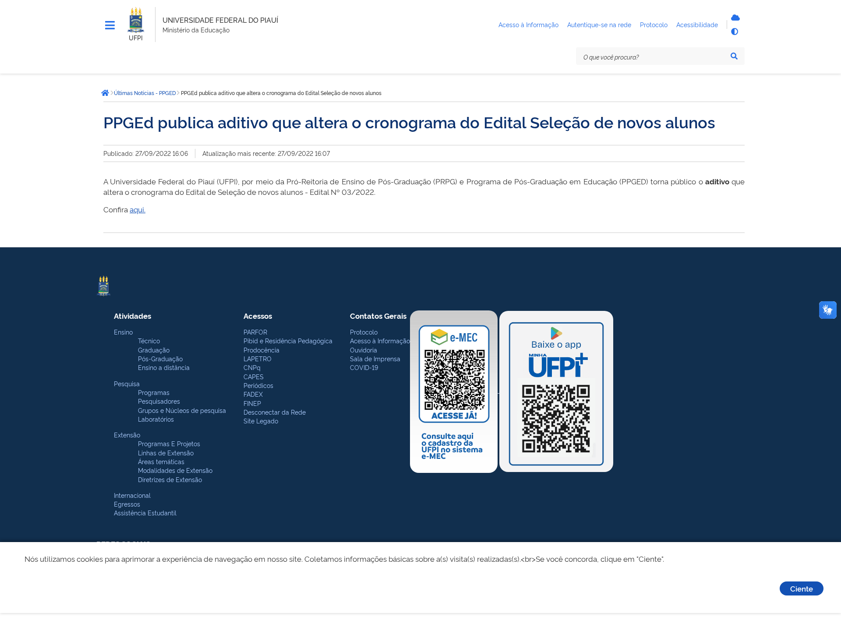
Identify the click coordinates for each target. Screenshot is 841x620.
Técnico (149, 340)
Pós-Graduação (160, 358)
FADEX (253, 394)
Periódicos (258, 385)
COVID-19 (364, 367)
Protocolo (364, 332)
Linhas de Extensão (166, 452)
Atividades (132, 315)
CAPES (254, 376)
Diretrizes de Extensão (170, 479)
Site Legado (261, 420)
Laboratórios (156, 419)
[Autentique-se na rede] (734, 18)
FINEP (252, 403)
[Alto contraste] (734, 32)
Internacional (132, 495)
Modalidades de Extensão (175, 470)
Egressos (127, 504)
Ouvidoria (363, 349)
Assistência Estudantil (145, 512)
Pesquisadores (159, 401)
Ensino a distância (164, 367)
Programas (154, 392)
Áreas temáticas (161, 461)
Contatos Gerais (378, 315)
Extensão (127, 434)
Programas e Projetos (169, 443)
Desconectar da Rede (275, 412)
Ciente (801, 588)
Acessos (258, 315)
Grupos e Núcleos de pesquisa (182, 410)
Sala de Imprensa (375, 358)
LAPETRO (258, 358)
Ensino (123, 332)
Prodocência (261, 349)
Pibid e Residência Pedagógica (288, 340)
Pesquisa (127, 383)
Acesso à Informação (380, 340)
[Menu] (110, 25)
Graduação (154, 349)
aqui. (137, 209)
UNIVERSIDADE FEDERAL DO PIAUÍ (220, 20)
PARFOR (255, 332)
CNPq (252, 367)
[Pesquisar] (734, 56)
